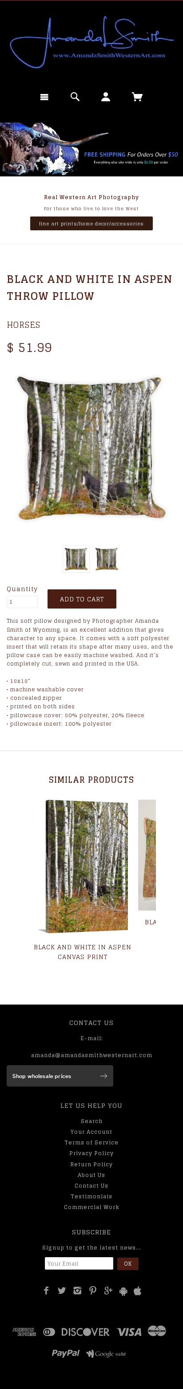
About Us (91, 1175)
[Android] (123, 1291)
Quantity (22, 589)
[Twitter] (62, 1290)
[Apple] (138, 1291)
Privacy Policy (91, 1153)
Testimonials (91, 1196)
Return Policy (91, 1164)
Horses (23, 325)
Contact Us (91, 1185)
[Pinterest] (93, 1290)
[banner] (91, 42)
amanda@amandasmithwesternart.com (91, 1055)
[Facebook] (46, 1290)
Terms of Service (91, 1142)
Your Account (91, 1131)
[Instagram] (77, 1290)
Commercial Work (91, 1207)
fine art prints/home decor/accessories (91, 224)
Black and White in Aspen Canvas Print (82, 951)
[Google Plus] (108, 1290)
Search (92, 1121)
